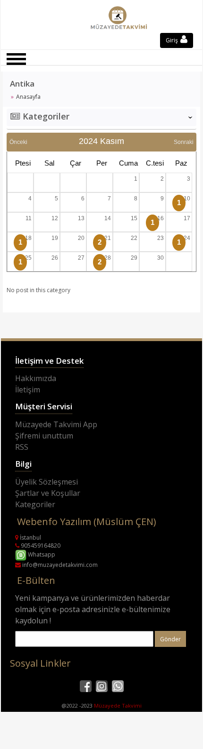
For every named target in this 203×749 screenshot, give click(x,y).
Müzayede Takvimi (118, 705)
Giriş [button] (172, 40)
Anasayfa (28, 97)
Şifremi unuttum (44, 435)
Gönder (170, 639)
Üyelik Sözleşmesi (46, 482)
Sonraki (184, 142)
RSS (21, 447)
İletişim (27, 389)
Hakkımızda (35, 378)
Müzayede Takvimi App (56, 424)
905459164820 (39, 546)
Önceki (18, 142)
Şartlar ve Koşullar (47, 493)
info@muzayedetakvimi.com (59, 565)
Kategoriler (35, 504)
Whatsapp (40, 554)
